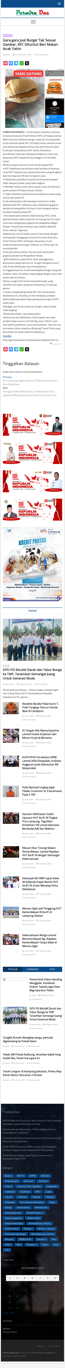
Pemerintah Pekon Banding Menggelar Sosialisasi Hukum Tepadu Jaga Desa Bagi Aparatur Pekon (46, 985)
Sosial (56, 1244)
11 (32, 1290)
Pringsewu (31, 1244)
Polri (19, 1244)
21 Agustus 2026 (44, 716)
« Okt (5, 1312)
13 (47, 1290)
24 (25, 1302)
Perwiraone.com (11, 1352)
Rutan (44, 1244)
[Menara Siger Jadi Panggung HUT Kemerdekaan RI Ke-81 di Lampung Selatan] (11, 912)
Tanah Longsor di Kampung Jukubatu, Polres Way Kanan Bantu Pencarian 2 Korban (32, 1073)
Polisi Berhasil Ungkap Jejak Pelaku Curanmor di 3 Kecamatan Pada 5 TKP (42, 791)
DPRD (32, 1175)
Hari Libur (28, 1181)
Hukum (8, 1186)
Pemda (8, 1207)
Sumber (7, 336)
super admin (9, 684)
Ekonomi (45, 1175)
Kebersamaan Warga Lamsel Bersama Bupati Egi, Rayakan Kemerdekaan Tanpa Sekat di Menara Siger (39, 940)
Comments (32, 969)
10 (25, 1290)
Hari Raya (43, 1181)
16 (17, 1296)
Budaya (8, 1175)
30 (17, 1308)
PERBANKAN (25, 1239)
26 (40, 1302)
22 (10, 1302)
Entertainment (11, 1181)
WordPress (49, 1353)
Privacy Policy (10, 1332)
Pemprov (28, 1228)
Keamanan (9, 1191)
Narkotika (22, 1197)
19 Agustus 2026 (44, 743)
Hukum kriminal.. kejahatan (29, 1186)
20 (47, 1296)
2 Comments (36, 999)
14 (55, 1290)
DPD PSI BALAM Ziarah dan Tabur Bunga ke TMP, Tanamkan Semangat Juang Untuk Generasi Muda (32, 674)
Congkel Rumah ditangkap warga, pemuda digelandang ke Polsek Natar (28, 1039)
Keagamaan (52, 1186)
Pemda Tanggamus (13, 1218)
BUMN (21, 1175)
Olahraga (50, 1197)
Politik (6, 665)
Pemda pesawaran (13, 1213)
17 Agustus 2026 (44, 833)
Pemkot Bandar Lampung (39, 1223)
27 (47, 1302)
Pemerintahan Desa (14, 1223)
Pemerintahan (33, 1218)
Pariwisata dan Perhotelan (32, 1202)
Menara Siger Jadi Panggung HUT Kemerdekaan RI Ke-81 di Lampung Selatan (41, 912)
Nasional (8, 35)
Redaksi (6, 1328)
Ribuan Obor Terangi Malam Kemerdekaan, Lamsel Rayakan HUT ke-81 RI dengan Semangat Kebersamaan (40, 853)
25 (32, 1302)
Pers (54, 1239)
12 (40, 1290)
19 (40, 1296)
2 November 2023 (47, 995)
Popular (12, 969)
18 (32, 1296)
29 (10, 1308)
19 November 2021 (23, 54)
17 (25, 1296)
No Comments (42, 54)
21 (55, 1296)
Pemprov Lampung (46, 1228)
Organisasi (10, 1202)
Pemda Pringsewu (35, 1213)
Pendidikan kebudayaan (15, 1234)
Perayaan (9, 1239)
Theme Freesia (37, 1353)
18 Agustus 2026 (44, 773)
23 (17, 1302)
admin (7, 54)
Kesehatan (25, 1191)
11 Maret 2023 (19, 1046)
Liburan (8, 1197)
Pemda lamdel (23, 1207)
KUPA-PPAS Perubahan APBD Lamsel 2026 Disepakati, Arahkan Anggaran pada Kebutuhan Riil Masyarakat (41, 762)
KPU (38, 1191)
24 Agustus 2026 (25, 684)
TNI (7, 1250)
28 (55, 1302)
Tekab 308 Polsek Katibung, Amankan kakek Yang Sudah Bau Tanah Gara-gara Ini (32, 1056)
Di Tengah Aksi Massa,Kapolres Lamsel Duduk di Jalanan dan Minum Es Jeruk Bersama (40, 734)
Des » (12, 1312)
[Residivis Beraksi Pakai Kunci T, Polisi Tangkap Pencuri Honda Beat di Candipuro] (11, 708)
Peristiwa (41, 1239)
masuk (18, 371)
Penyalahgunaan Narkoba (43, 1234)
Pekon (52, 1202)
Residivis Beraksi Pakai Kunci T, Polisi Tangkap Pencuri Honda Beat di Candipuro (40, 707)
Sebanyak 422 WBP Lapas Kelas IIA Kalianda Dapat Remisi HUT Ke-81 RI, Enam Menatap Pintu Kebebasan (40, 883)
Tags (52, 969)
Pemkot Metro (11, 1228)
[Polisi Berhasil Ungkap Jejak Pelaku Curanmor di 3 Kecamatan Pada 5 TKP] (11, 791)
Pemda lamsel (41, 1207)
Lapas (48, 1191)
